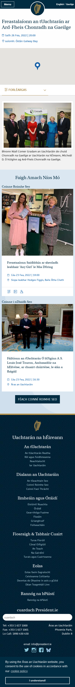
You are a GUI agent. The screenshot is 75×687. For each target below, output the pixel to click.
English (60, 4)
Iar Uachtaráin (37, 465)
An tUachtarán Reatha (37, 452)
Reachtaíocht (37, 461)
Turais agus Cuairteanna (37, 556)
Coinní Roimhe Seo (37, 484)
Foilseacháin (37, 525)
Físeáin (37, 516)
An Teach (37, 548)
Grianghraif (37, 520)
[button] (37, 66)
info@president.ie (41, 644)
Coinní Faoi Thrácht (37, 489)
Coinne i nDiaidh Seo (17, 302)
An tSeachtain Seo (37, 480)
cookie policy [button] (19, 671)
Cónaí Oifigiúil (37, 544)
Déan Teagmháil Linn (37, 584)
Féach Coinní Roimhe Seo (37, 399)
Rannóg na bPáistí (37, 600)
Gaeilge (70, 4)
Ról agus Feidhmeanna (37, 457)
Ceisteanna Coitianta (37, 576)
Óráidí (37, 508)
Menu (7, 4)
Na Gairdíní (37, 552)
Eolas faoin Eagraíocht (37, 572)
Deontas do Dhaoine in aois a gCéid (37, 580)
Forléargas (16, 90)
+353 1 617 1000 (17, 625)
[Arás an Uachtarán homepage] (37, 425)
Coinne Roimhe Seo (16, 186)
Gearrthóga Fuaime (37, 512)
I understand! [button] (37, 680)
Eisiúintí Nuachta (37, 504)
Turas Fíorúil (37, 540)
